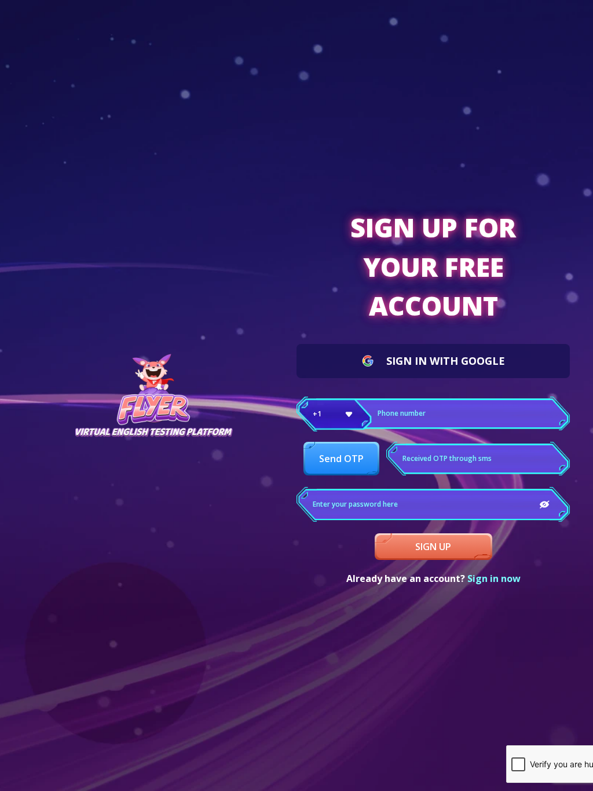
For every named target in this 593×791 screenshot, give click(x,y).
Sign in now (494, 578)
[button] (334, 414)
